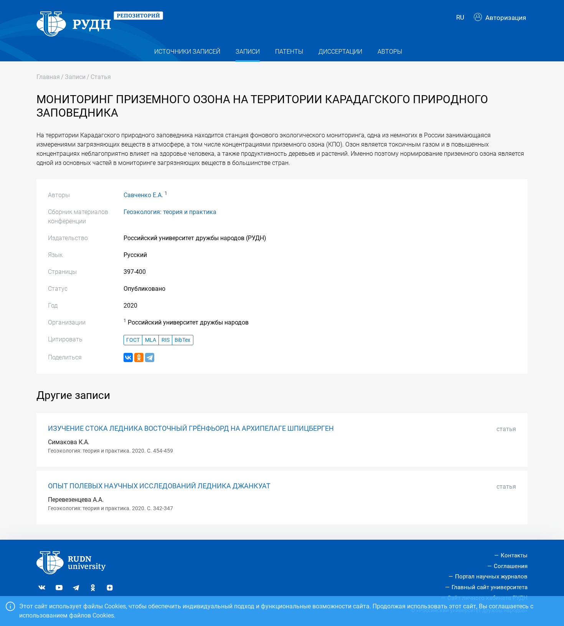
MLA (150, 340)
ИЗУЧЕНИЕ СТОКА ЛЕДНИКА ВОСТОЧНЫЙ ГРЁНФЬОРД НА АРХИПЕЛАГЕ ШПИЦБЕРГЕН (191, 428)
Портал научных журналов (491, 576)
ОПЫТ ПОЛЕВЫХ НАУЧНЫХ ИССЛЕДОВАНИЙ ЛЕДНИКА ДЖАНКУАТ (159, 486)
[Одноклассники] (138, 357)
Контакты (514, 555)
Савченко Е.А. (143, 195)
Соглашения (511, 566)
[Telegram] (149, 357)
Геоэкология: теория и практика (170, 212)
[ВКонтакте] (128, 357)
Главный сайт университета (490, 587)
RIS (166, 340)
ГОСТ (133, 340)
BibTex (182, 340)
